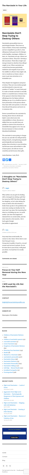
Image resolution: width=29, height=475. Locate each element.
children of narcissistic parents (13, 339)
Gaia (6, 230)
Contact (4, 456)
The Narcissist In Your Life (14, 5)
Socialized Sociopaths (10, 370)
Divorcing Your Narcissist (11, 350)
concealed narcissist (10, 341)
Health (6, 352)
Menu (4, 10)
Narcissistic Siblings (10, 366)
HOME (4, 453)
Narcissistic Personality (11, 363)
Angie (7, 188)
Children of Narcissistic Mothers (14, 335)
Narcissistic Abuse (9, 359)
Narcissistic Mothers (13, 167)
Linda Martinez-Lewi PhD (10, 164)
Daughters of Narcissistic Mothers (14, 346)
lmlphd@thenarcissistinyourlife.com (13, 302)
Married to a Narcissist (9, 166)
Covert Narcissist (9, 344)
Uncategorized (8, 372)
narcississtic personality (11, 357)
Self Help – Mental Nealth (12, 368)
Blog (3, 460)
